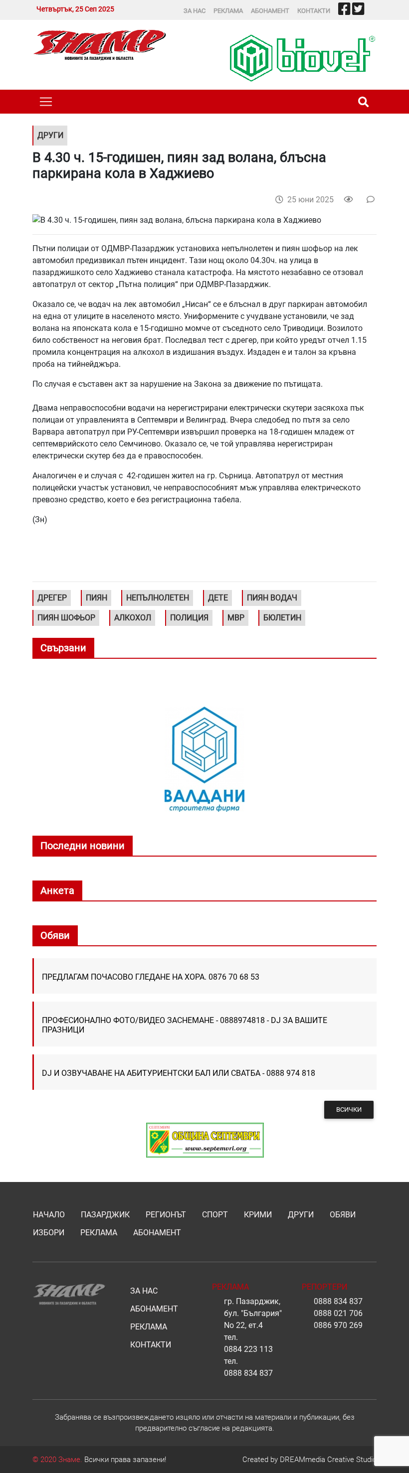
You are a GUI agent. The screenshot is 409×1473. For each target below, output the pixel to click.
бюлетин (282, 617)
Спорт (215, 1214)
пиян (96, 597)
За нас (194, 10)
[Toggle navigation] (45, 101)
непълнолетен (157, 597)
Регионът (166, 1214)
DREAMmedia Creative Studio (328, 1459)
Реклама (228, 10)
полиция (189, 617)
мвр (235, 617)
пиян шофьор (66, 617)
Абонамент (270, 10)
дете (218, 597)
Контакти (313, 10)
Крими (258, 1214)
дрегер (52, 597)
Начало (49, 1214)
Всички (349, 1109)
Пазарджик (105, 1214)
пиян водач (272, 597)
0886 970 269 (338, 1325)
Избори (48, 1232)
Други (301, 1214)
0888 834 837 (248, 1373)
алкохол (132, 617)
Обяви (343, 1214)
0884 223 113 (248, 1349)
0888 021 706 (338, 1313)
